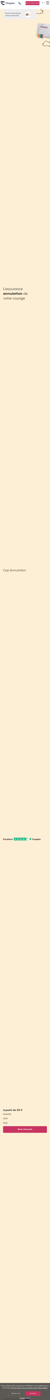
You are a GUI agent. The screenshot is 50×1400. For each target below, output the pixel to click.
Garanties (7, 1114)
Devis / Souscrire (32, 3)
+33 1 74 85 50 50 (19, 2)
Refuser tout (16, 1393)
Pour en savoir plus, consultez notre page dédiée (28, 1388)
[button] (43, 3)
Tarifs (5, 1118)
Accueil (11, 4)
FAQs (5, 1123)
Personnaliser (25, 1398)
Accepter (33, 1393)
